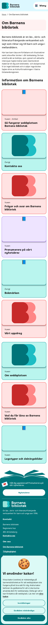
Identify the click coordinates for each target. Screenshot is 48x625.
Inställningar (24, 603)
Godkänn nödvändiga (24, 610)
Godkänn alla (24, 618)
